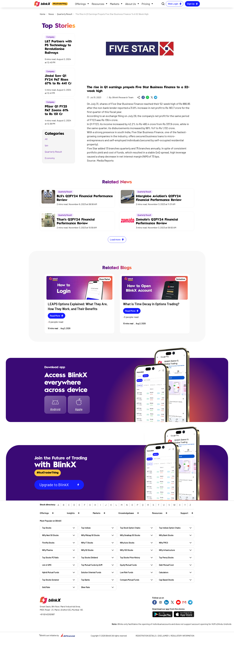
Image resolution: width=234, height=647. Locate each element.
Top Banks (85, 580)
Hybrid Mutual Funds (50, 572)
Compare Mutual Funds (129, 580)
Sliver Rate (85, 587)
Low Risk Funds (126, 572)
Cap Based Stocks (166, 580)
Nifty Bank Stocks (166, 535)
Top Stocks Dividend (89, 557)
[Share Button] (138, 97)
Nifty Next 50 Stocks (50, 535)
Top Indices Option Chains (170, 528)
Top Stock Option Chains (130, 528)
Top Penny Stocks (166, 557)
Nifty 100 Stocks (126, 550)
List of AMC (47, 565)
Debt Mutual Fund (166, 565)
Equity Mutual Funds (128, 565)
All (46, 138)
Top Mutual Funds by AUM (91, 565)
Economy (50, 158)
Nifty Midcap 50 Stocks (90, 535)
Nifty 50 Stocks (87, 550)
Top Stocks (46, 528)
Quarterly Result (64, 14)
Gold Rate (46, 587)
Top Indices (86, 528)
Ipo (46, 145)
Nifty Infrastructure (167, 550)
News (51, 14)
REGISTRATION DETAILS (146, 636)
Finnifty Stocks (48, 543)
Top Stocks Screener (50, 580)
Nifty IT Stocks (87, 543)
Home (42, 14)
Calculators (163, 572)
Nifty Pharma (47, 550)
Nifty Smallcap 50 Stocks (130, 535)
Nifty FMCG (163, 543)
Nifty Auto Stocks (127, 543)
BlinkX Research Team (122, 97)
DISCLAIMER (163, 636)
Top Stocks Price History (130, 557)
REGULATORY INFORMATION (182, 636)
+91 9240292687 (47, 614)
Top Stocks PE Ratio (50, 557)
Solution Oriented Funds (91, 572)
